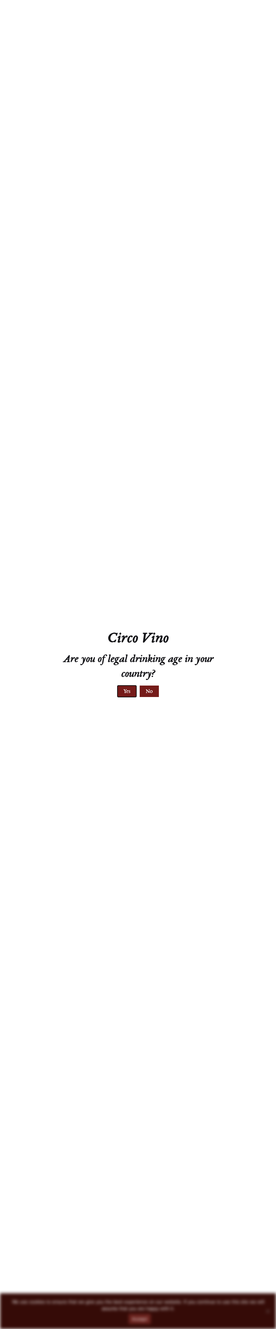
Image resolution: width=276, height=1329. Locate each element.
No (149, 692)
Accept (139, 1319)
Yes (127, 692)
